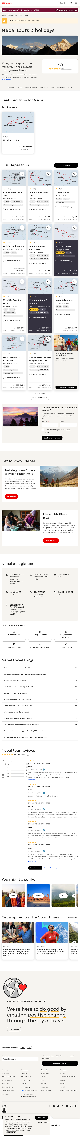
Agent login (5, 1094)
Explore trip (11, 496)
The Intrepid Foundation (68, 1076)
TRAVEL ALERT (14, 21)
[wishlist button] (22, 174)
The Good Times (26, 1076)
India (13, 896)
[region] (26, 1124)
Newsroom (44, 1087)
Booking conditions (8, 1090)
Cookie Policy (12, 1132)
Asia (20, 15)
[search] (63, 3)
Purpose (63, 1070)
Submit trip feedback (8, 1076)
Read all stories (72, 917)
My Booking (5, 1073)
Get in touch (45, 1073)
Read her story (51, 540)
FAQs (52, 87)
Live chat (44, 1076)
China (63, 896)
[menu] (76, 3)
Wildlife (62, 1087)
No (29, 1047)
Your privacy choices (30, 1090)
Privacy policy (25, 1087)
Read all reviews (35, 868)
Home (4, 15)
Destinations (12, 15)
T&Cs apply (45, 1058)
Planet (62, 1083)
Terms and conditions (67, 416)
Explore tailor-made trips (66, 387)
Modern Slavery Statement (68, 1090)
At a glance (44, 87)
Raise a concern (46, 1090)
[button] (22, 174)
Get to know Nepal (31, 87)
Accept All (41, 1117)
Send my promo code (52, 438)
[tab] (9, 107)
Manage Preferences (44, 1122)
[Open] (28, 754)
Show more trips (38, 397)
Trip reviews (61, 87)
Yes (23, 1047)
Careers (23, 1083)
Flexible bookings (7, 1087)
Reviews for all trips (51, 868)
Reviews (43, 1083)
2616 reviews (66, 69)
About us (24, 1073)
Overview (11, 87)
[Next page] (74, 896)
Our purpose (14, 1029)
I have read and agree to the (58, 431)
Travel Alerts (5, 1083)
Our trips (19, 87)
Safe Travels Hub (7, 1080)
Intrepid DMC (25, 1080)
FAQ (42, 1080)
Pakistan (38, 896)
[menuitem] (7, 3)
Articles (70, 87)
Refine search (65, 165)
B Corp (62, 1073)
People (62, 1080)
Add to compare (12, 209)
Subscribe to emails (60, 1063)
